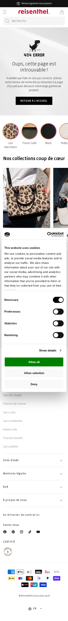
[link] (26, 207)
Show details (47, 350)
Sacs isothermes (12, 421)
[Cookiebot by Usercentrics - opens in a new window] (48, 234)
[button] (4, 12)
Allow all (34, 361)
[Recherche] (7, 21)
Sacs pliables (10, 446)
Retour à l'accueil (33, 100)
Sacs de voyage (12, 395)
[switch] (58, 311)
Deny (34, 384)
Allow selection (34, 373)
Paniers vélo (10, 429)
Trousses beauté (13, 438)
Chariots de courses (14, 403)
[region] (34, 207)
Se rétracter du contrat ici (21, 514)
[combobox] (34, 21)
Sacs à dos (9, 412)
